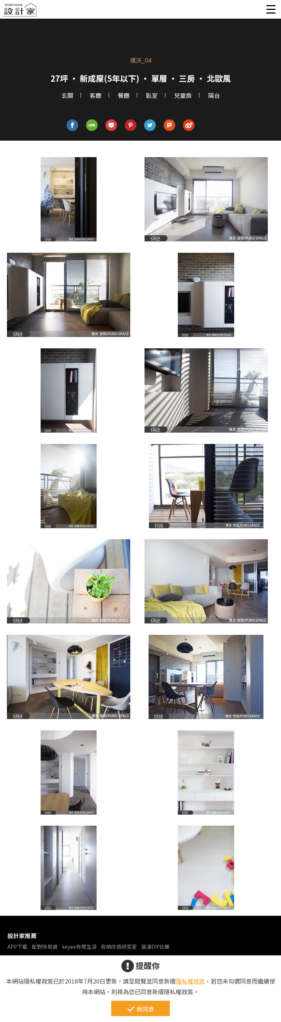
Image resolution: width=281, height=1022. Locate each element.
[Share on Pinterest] (131, 125)
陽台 (214, 95)
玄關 (67, 95)
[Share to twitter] (150, 125)
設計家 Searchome (20, 12)
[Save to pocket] (111, 125)
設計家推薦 (22, 935)
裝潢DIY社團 (155, 946)
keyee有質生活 (79, 946)
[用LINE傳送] (92, 125)
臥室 (152, 95)
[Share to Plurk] (170, 125)
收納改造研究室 (119, 946)
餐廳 (124, 95)
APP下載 (17, 946)
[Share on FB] (73, 125)
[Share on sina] (189, 125)
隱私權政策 (190, 981)
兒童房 (183, 95)
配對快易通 (44, 946)
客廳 (95, 95)
